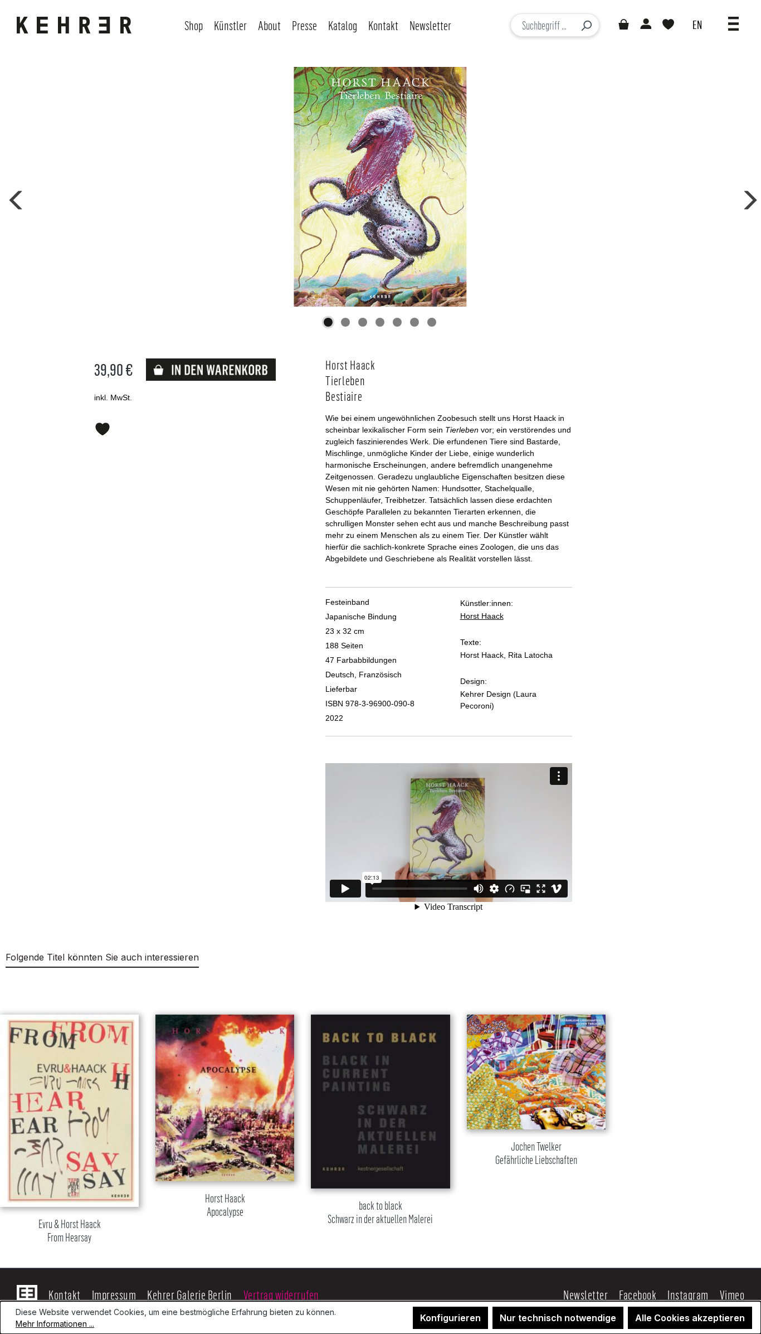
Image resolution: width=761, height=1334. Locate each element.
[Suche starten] (586, 25)
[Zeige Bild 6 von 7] (414, 322)
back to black (380, 1213)
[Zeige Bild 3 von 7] (362, 322)
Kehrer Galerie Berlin (189, 1294)
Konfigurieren (450, 1317)
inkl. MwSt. (113, 397)
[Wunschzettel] (668, 25)
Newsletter (585, 1294)
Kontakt (64, 1294)
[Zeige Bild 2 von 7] (345, 322)
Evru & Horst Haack (69, 1231)
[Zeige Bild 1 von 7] (328, 322)
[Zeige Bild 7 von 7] (431, 322)
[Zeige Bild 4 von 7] (379, 322)
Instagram (688, 1294)
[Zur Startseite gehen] (77, 25)
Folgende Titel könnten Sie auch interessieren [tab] (102, 957)
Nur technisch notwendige (558, 1317)
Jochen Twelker (536, 1154)
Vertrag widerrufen (281, 1294)
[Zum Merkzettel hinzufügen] (102, 427)
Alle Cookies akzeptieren (690, 1317)
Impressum (114, 1294)
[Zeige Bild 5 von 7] (397, 322)
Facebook (637, 1294)
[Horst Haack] (380, 187)
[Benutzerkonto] (645, 25)
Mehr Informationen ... (55, 1323)
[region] (380, 1114)
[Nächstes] (746, 198)
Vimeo (732, 1294)
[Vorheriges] (14, 198)
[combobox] (542, 25)
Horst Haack (482, 616)
